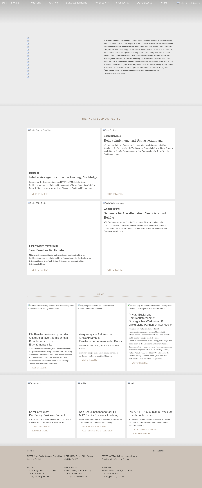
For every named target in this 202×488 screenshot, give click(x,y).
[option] (188, 3)
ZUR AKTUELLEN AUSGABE (144, 430)
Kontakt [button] (164, 3)
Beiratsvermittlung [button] (76, 3)
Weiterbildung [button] (144, 3)
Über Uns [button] (36, 3)
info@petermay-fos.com (77, 477)
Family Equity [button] (102, 3)
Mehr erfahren (40, 194)
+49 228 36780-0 (37, 474)
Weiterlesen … (40, 368)
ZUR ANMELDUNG (40, 431)
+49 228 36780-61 (111, 474)
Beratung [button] (54, 3)
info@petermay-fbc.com (39, 477)
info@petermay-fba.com (114, 477)
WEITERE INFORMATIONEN (94, 427)
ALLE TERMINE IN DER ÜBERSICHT (98, 431)
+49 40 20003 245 (74, 474)
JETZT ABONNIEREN (141, 434)
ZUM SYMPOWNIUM (41, 427)
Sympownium (123, 3)
